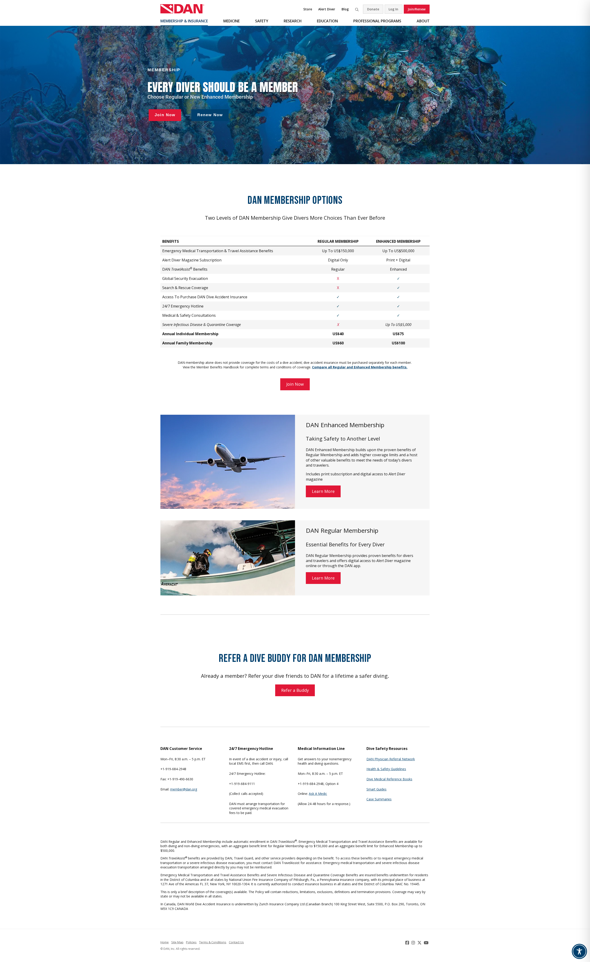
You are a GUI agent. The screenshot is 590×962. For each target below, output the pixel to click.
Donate (373, 9)
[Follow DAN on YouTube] (427, 942)
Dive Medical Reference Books (389, 779)
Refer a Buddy (295, 690)
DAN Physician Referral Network (390, 759)
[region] (295, 95)
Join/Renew (416, 9)
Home (164, 942)
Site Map (177, 942)
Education (327, 21)
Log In (393, 9)
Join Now (295, 384)
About (423, 21)
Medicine (231, 21)
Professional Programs (377, 21)
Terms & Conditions (212, 942)
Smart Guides (376, 789)
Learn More (323, 491)
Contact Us (236, 942)
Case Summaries (379, 799)
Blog (345, 9)
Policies (191, 942)
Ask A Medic (318, 793)
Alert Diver (326, 9)
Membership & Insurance (184, 21)
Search (357, 9)
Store (307, 9)
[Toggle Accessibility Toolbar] (579, 951)
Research (293, 21)
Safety (261, 21)
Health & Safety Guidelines (386, 769)
